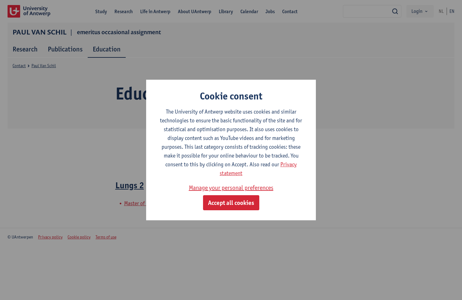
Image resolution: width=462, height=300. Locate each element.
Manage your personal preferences (231, 187)
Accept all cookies (231, 202)
